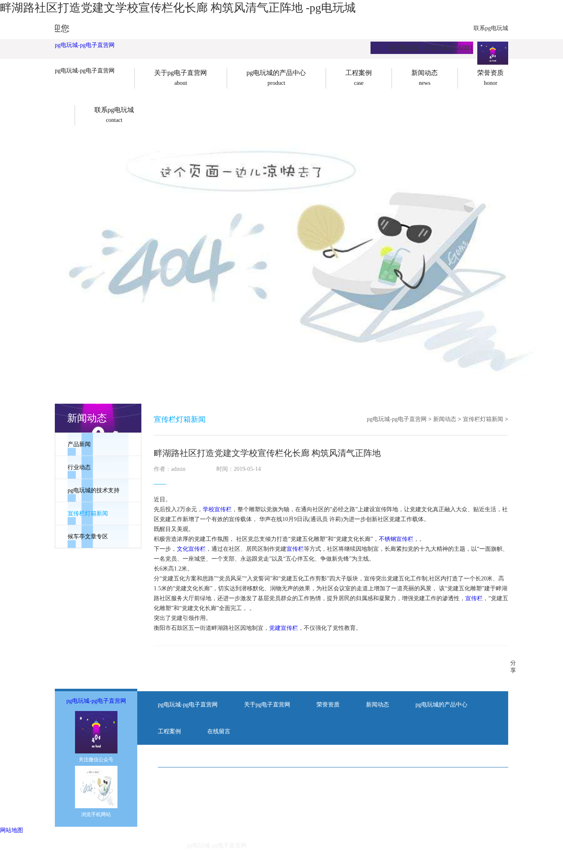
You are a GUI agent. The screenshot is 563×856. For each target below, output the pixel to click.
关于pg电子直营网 (267, 705)
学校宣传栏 (217, 509)
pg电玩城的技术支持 (94, 490)
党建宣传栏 (283, 628)
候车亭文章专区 (88, 536)
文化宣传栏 (191, 549)
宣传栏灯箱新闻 (88, 513)
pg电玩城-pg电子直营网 (85, 45)
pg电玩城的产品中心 (441, 705)
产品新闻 (79, 444)
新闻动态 (444, 419)
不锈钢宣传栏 (396, 539)
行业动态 (79, 467)
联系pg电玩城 (491, 28)
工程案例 (169, 731)
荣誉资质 (328, 705)
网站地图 (11, 830)
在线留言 (218, 731)
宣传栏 (295, 549)
